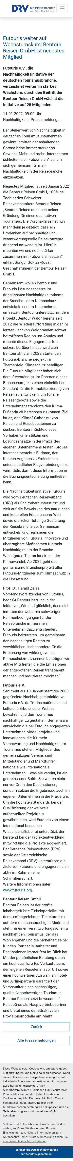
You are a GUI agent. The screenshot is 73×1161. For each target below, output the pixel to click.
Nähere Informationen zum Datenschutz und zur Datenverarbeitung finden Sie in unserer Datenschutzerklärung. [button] (35, 1137)
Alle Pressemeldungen (36, 1040)
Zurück (36, 1026)
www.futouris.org (17, 890)
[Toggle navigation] (62, 8)
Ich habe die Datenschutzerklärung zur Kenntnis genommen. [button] (36, 1152)
